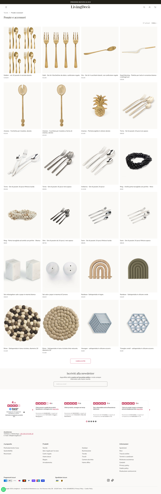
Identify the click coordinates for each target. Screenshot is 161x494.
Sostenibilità (8, 451)
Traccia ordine (124, 454)
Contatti (122, 462)
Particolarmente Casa (11, 448)
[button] (154, 23)
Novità (45, 448)
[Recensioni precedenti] (32, 409)
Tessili (84, 456)
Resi (120, 451)
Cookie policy (123, 468)
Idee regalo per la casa (51, 451)
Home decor (47, 456)
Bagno (45, 459)
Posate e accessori (17, 13)
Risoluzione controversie (127, 471)
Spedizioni (123, 448)
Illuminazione (86, 451)
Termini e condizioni (126, 456)
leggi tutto (56, 409)
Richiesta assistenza (126, 459)
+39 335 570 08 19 (26, 434)
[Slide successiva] (38, 50)
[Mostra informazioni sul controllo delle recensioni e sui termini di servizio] (24, 412)
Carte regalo (47, 454)
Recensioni (7, 454)
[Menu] (6, 7)
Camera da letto (87, 459)
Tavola (6, 13)
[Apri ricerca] (144, 7)
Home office (86, 462)
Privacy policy (124, 465)
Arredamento (47, 462)
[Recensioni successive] (149, 409)
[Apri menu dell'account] (150, 7)
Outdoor (85, 448)
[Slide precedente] (6, 50)
